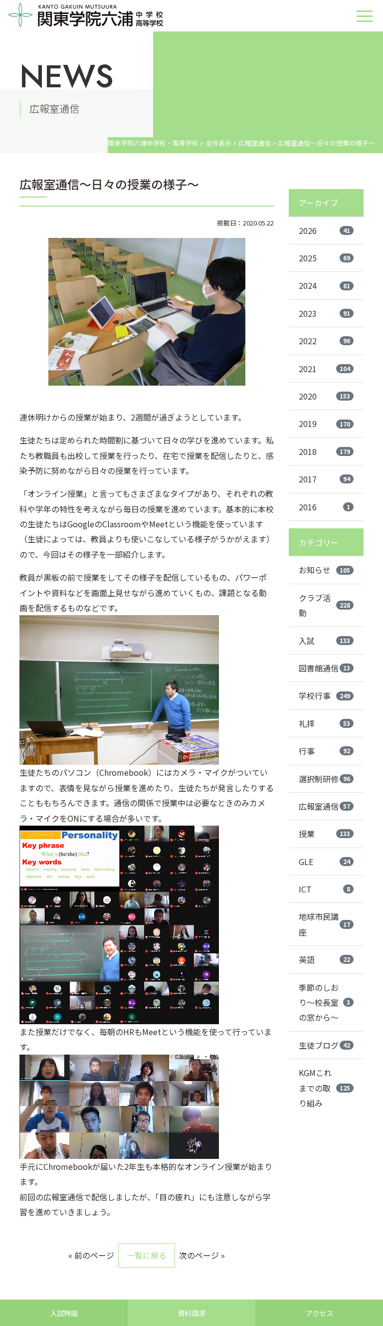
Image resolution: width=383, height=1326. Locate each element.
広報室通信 (324, 806)
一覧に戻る (147, 1255)
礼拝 (324, 723)
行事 (324, 751)
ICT (324, 889)
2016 (324, 507)
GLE (324, 862)
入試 (324, 641)
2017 (324, 479)
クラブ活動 (324, 605)
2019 (324, 424)
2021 (324, 369)
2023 (324, 313)
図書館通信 (324, 668)
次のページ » (202, 1255)
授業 (324, 834)
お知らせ (324, 570)
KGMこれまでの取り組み (324, 1088)
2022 (324, 341)
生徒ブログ (324, 1045)
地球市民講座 (324, 923)
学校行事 (324, 695)
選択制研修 (324, 779)
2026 (324, 230)
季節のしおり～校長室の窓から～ (324, 1002)
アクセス (319, 1313)
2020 (324, 396)
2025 (324, 258)
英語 (324, 959)
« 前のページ (91, 1255)
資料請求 (191, 1313)
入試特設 (64, 1313)
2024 (324, 285)
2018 (324, 451)
